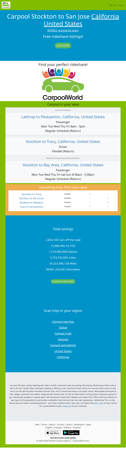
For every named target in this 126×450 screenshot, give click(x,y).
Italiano (67, 427)
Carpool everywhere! (63, 345)
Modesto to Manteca (31, 202)
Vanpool (63, 339)
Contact (60, 424)
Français (58, 427)
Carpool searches (63, 321)
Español (77, 427)
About (52, 424)
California (105, 16)
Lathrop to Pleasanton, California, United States (63, 116)
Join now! (63, 45)
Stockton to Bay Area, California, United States (63, 164)
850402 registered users (63, 30)
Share (69, 424)
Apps (89, 424)
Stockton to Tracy (31, 194)
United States (63, 23)
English (48, 427)
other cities (98, 403)
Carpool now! (63, 333)
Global (63, 327)
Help (37, 424)
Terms (44, 424)
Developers (79, 424)
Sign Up (112, 5)
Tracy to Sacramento (31, 206)
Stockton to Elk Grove (31, 198)
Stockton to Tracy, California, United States (63, 141)
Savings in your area (63, 281)
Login (121, 5)
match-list (67, 406)
